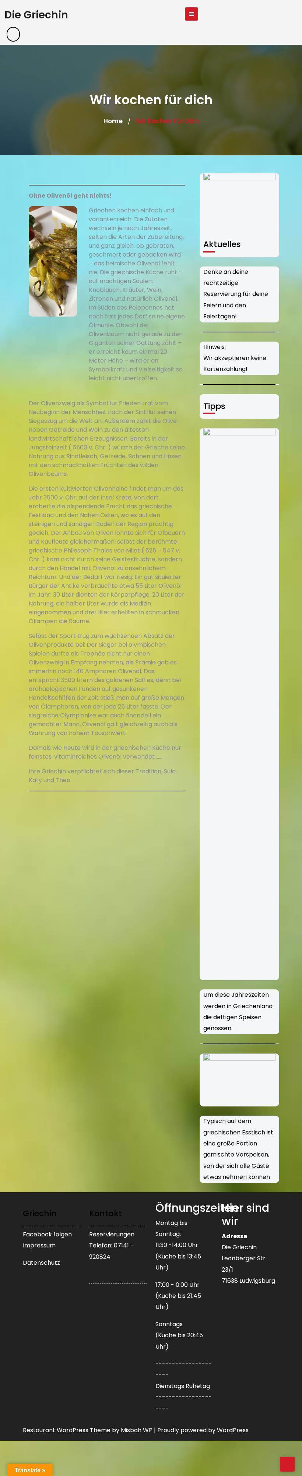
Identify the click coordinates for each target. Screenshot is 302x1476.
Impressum (39, 1245)
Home (113, 121)
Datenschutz (41, 1262)
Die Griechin (36, 15)
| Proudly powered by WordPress (201, 1430)
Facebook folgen (47, 1234)
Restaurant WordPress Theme (67, 1430)
